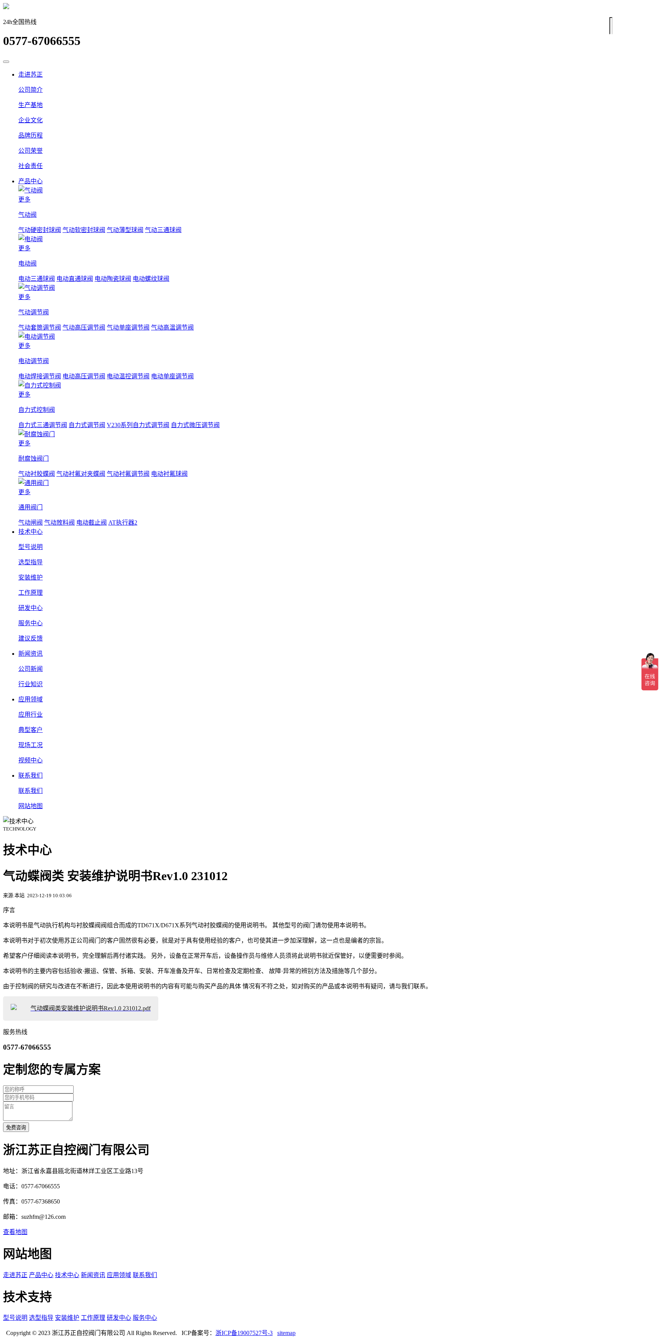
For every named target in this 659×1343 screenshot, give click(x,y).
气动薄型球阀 (125, 230)
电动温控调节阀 (128, 376)
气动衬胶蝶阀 (36, 474)
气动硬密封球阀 (39, 230)
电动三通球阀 (36, 278)
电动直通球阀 (74, 278)
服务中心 (145, 1317)
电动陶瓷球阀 (113, 278)
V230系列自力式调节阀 (138, 425)
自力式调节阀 (87, 425)
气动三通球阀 (163, 230)
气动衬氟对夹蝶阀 (80, 474)
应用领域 (30, 699)
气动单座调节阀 (128, 327)
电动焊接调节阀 (39, 376)
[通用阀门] (337, 482)
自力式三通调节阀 (42, 425)
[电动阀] (337, 238)
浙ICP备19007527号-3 (244, 1333)
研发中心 (119, 1317)
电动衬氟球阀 (169, 474)
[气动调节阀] (337, 287)
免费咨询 (16, 1127)
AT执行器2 (122, 522)
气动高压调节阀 (84, 327)
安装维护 (67, 1317)
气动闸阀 (30, 522)
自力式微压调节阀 (195, 425)
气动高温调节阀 (172, 327)
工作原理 (93, 1317)
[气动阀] (337, 189)
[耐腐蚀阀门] (337, 433)
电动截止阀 (91, 522)
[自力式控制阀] (337, 384)
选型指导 (41, 1317)
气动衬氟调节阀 (128, 474)
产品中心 (30, 181)
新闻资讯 (30, 653)
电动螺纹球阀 (151, 278)
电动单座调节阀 (172, 376)
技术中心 (30, 531)
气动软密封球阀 (84, 230)
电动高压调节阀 (84, 376)
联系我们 (30, 775)
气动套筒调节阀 (39, 327)
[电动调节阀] (337, 336)
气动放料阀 (59, 522)
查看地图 (15, 1232)
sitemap (286, 1333)
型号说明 (15, 1317)
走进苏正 (30, 74)
